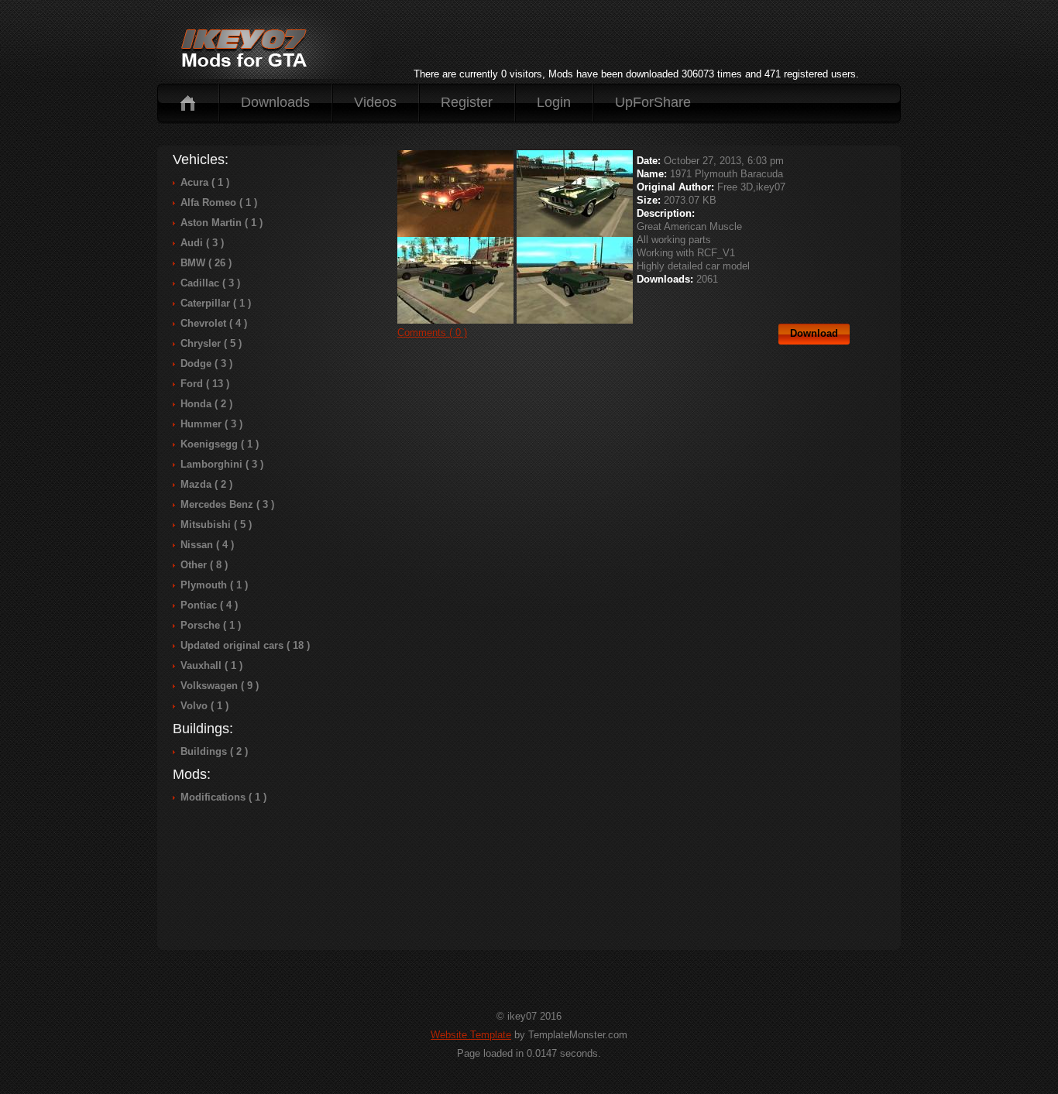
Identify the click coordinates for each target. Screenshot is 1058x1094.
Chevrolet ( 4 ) (213, 323)
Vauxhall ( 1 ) (211, 665)
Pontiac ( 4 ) (209, 605)
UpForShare (653, 102)
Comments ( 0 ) (432, 332)
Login (554, 102)
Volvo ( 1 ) (204, 706)
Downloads (275, 102)
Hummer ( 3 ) (211, 424)
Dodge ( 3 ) (206, 363)
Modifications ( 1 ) (223, 797)
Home (187, 103)
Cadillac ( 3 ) (210, 283)
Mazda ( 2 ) (206, 484)
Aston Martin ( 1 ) (221, 222)
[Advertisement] (636, 42)
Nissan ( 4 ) (207, 544)
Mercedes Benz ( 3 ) (227, 504)
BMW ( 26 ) (206, 263)
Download (814, 333)
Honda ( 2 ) (206, 404)
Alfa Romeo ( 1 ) (218, 202)
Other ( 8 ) (204, 565)
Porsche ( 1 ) (210, 625)
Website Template (471, 1035)
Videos (375, 102)
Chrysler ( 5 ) (211, 343)
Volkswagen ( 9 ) (219, 685)
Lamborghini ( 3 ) (221, 464)
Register (467, 102)
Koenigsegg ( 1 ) (219, 444)
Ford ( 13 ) (204, 383)
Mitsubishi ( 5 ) (216, 524)
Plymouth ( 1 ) (214, 585)
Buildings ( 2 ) (214, 751)
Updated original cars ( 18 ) (245, 645)
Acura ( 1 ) (204, 182)
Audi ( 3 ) (202, 243)
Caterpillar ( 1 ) (215, 303)
